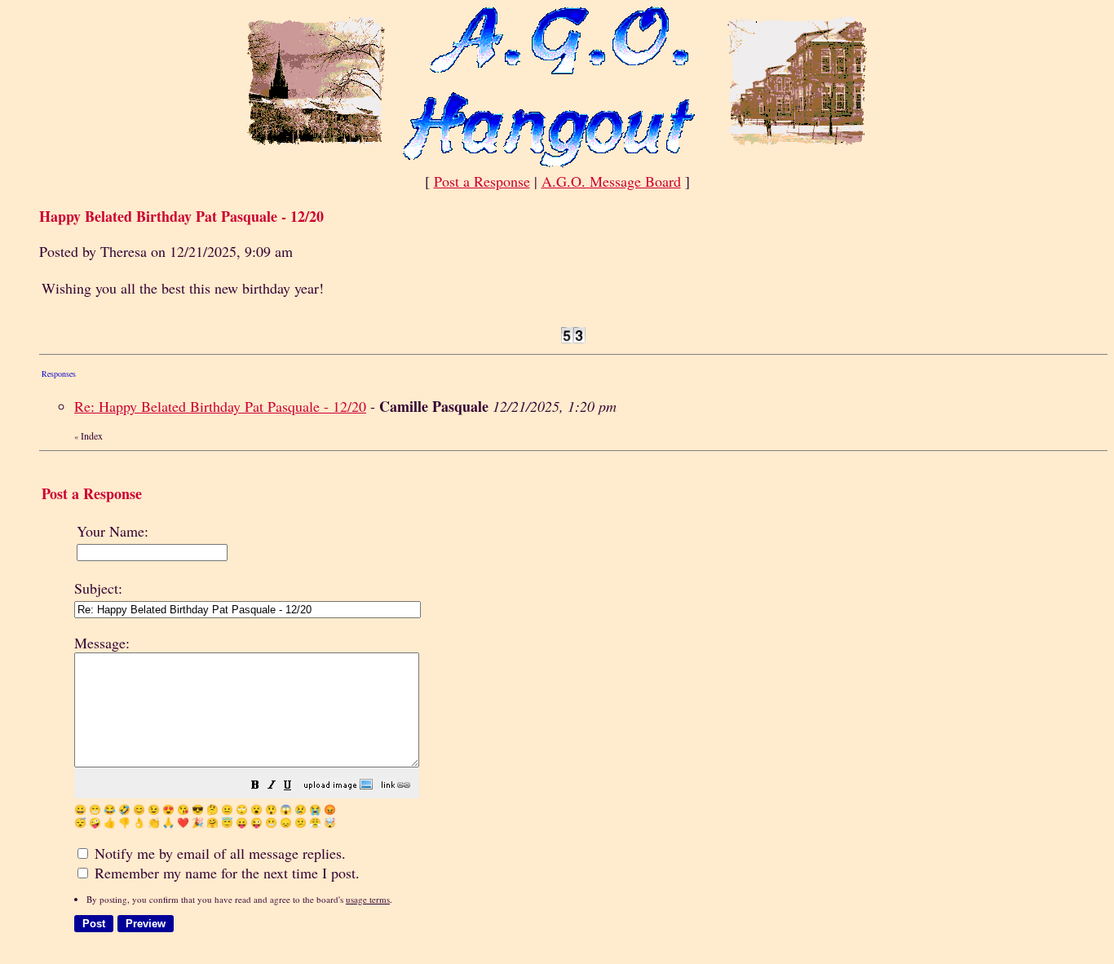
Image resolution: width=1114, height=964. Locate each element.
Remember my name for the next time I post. (225, 872)
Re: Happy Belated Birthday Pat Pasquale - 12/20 (220, 406)
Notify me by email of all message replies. (218, 853)
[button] (255, 785)
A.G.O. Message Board (611, 181)
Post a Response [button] (482, 181)
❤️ (183, 822)
